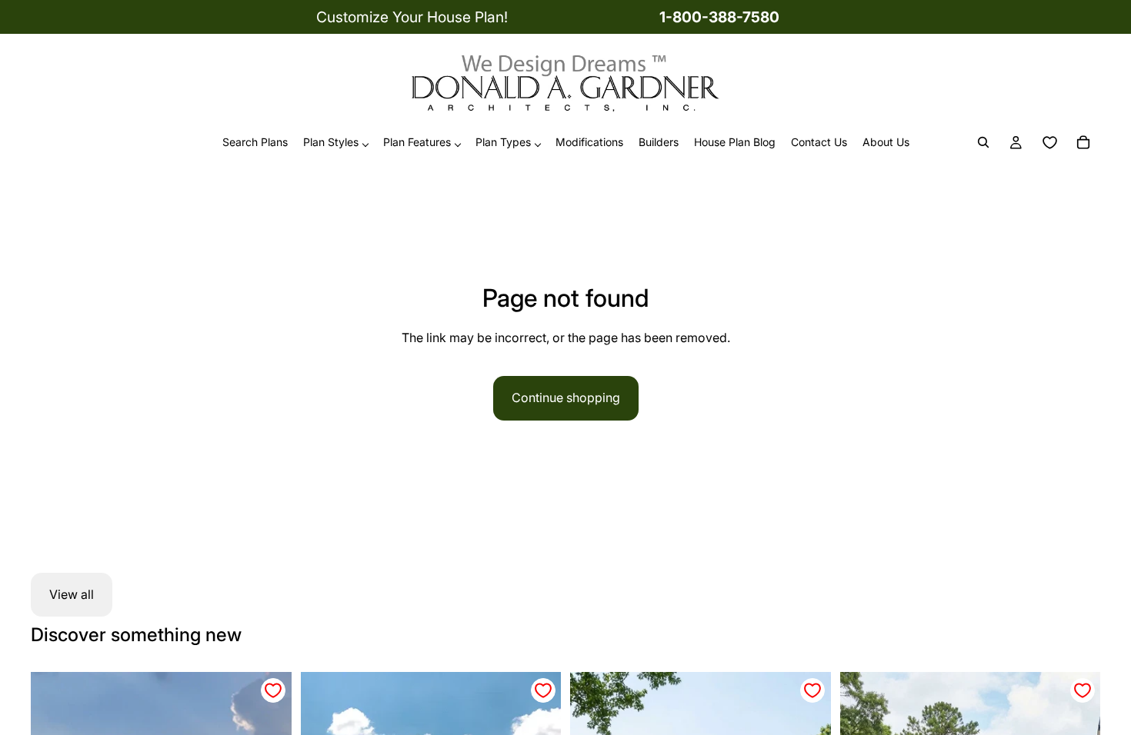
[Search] (983, 143)
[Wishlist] (1049, 143)
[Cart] (1083, 143)
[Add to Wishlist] (273, 690)
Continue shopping (566, 397)
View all (71, 594)
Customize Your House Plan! (412, 17)
